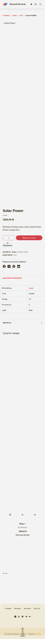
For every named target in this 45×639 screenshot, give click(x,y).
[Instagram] (15, 617)
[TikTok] (19, 617)
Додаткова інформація (12, 278)
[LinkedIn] (18, 266)
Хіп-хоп (26, 535)
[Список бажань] (22, 632)
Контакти (27, 608)
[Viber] (22, 617)
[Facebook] (4, 266)
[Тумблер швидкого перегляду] (35, 515)
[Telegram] (26, 617)
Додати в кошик (29, 238)
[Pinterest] (13, 266)
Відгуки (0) (7, 323)
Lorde (5, 215)
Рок (21, 535)
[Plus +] (22, 429)
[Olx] (30, 617)
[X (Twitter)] (9, 266)
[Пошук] (36, 4)
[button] (10, 515)
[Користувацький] (22, 629)
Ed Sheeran (22, 527)
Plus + (23, 524)
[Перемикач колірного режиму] (31, 4)
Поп (15, 255)
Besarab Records (18, 4)
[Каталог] (40, 4)
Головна (8, 608)
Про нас (37, 608)
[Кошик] (22, 634)
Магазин (17, 608)
